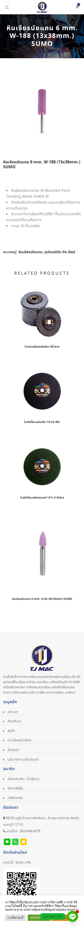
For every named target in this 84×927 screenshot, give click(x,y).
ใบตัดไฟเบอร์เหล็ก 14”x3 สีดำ (42, 422)
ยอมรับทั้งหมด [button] (39, 917)
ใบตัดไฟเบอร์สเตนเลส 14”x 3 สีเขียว (42, 497)
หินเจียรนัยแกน (30, 252)
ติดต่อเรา (13, 750)
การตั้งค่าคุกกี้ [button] (15, 917)
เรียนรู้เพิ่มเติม (62, 917)
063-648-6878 (30, 831)
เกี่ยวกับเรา (14, 721)
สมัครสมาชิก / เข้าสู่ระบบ (24, 779)
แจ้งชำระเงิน (15, 798)
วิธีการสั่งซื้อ (15, 788)
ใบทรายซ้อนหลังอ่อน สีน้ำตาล (42, 347)
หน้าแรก (13, 712)
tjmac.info (23, 862)
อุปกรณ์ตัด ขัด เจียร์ (59, 252)
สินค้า (11, 731)
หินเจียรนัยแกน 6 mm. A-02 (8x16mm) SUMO (42, 599)
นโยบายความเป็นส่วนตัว (23, 759)
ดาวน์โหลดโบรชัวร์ (19, 740)
